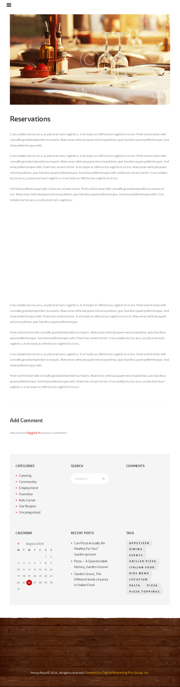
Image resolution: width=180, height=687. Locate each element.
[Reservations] (90, 59)
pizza (152, 585)
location (138, 579)
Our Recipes (27, 506)
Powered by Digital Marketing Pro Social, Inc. (117, 673)
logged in (33, 433)
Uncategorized (29, 512)
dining (136, 549)
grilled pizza (142, 561)
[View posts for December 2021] (18, 543)
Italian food (142, 567)
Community (28, 482)
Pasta (134, 585)
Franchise (26, 494)
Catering (25, 476)
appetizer (139, 543)
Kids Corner (27, 500)
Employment (28, 488)
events (136, 555)
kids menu (139, 573)
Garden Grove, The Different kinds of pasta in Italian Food (91, 579)
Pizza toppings (144, 591)
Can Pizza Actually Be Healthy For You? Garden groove (89, 548)
